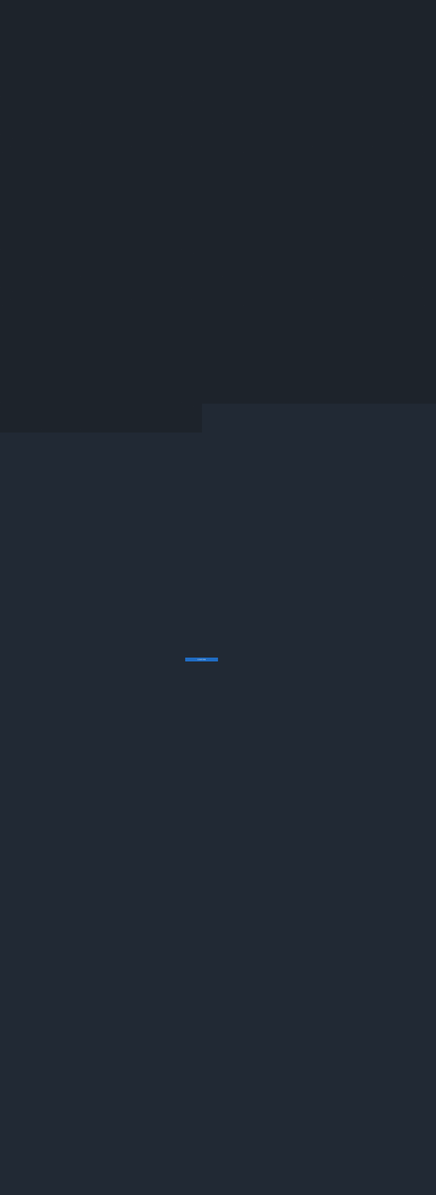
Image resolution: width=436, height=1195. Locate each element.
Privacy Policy (231, 667)
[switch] (246, 571)
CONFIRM (201, 659)
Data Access (218, 667)
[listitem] (218, 567)
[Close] (257, 528)
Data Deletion (205, 667)
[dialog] (218, 597)
